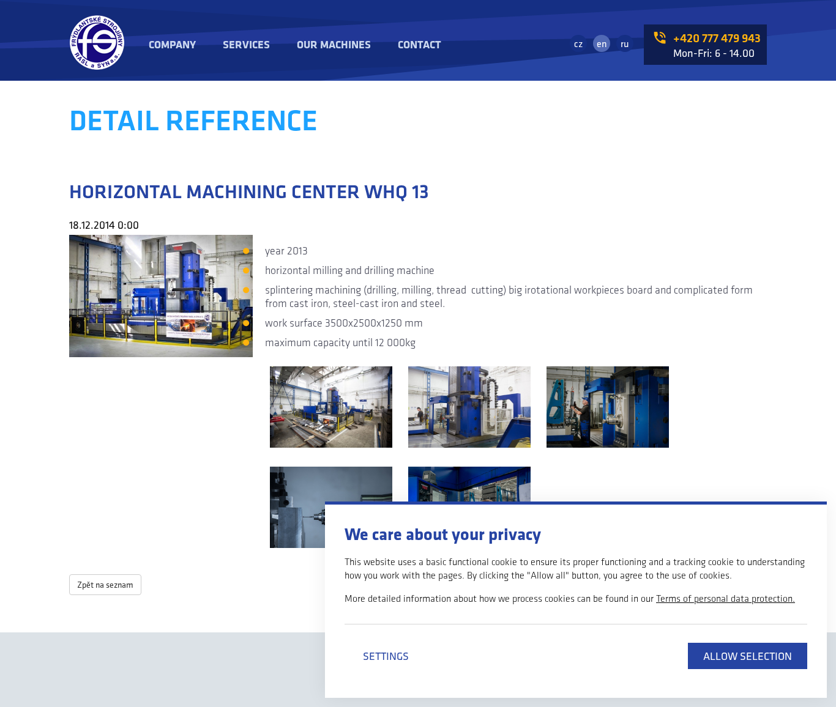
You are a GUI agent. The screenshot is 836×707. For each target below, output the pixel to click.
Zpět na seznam (105, 584)
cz (578, 43)
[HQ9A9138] (469, 408)
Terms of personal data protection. (725, 598)
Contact (419, 44)
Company (172, 44)
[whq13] (608, 408)
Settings (386, 656)
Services (246, 44)
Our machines (334, 44)
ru (625, 43)
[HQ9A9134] (331, 408)
